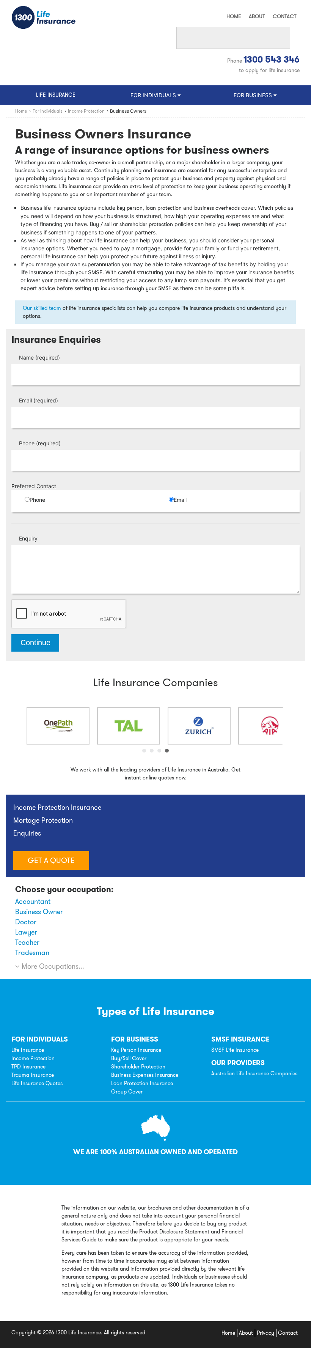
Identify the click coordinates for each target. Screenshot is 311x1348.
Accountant (32, 901)
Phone (40, 443)
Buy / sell (101, 224)
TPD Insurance (28, 1066)
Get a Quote (51, 860)
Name (39, 357)
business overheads (217, 207)
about (257, 16)
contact (285, 16)
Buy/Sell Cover (128, 1058)
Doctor (25, 922)
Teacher (27, 942)
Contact (288, 1332)
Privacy (265, 1332)
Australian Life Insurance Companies (254, 1073)
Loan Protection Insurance (142, 1083)
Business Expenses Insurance (144, 1074)
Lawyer (26, 932)
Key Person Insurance (136, 1049)
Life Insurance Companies (155, 682)
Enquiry (28, 538)
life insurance (55, 94)
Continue (35, 642)
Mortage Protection (43, 820)
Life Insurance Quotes (37, 1083)
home (233, 16)
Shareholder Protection (138, 1066)
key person (130, 207)
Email (38, 400)
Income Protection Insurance (57, 807)
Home (228, 1332)
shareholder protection (146, 224)
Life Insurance (27, 1049)
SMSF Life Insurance (235, 1049)
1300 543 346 (271, 59)
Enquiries (27, 833)
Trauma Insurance (32, 1074)
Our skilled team (42, 308)
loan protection (164, 207)
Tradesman (32, 952)
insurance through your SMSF (136, 288)
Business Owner (39, 911)
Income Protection (33, 1058)
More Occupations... (52, 966)
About (246, 1332)
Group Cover (127, 1091)
